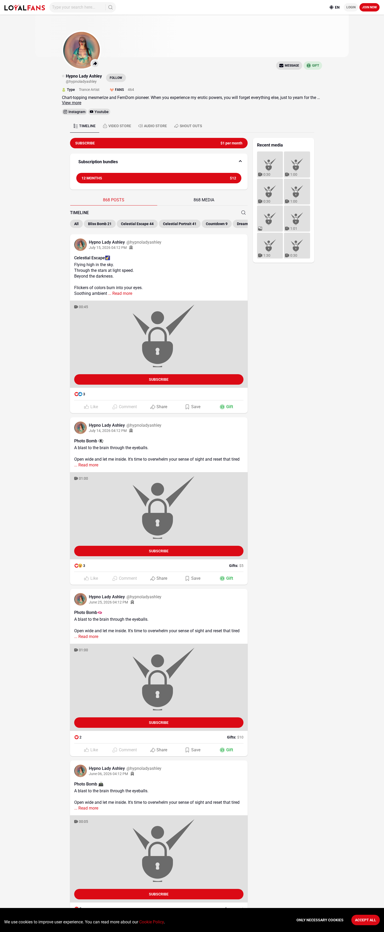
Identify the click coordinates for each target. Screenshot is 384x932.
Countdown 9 (217, 224)
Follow (116, 78)
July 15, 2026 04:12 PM (108, 247)
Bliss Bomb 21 (100, 224)
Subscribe (158, 379)
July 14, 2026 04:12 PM (108, 431)
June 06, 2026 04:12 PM (108, 774)
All (76, 224)
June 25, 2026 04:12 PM (108, 602)
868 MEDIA (204, 199)
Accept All (365, 920)
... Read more (119, 293)
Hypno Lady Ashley (107, 242)
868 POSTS (113, 199)
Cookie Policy (151, 921)
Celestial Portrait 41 (179, 224)
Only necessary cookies (320, 920)
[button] (159, 162)
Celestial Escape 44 (137, 224)
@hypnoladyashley (143, 242)
